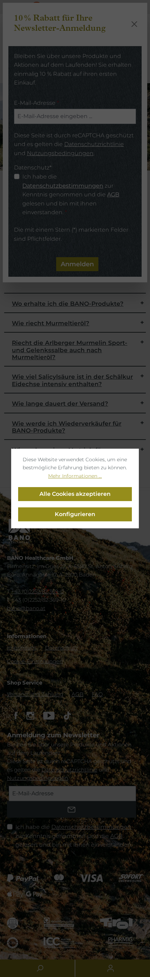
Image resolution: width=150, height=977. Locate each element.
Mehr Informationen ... (75, 476)
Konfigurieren (75, 514)
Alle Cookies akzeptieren (75, 494)
